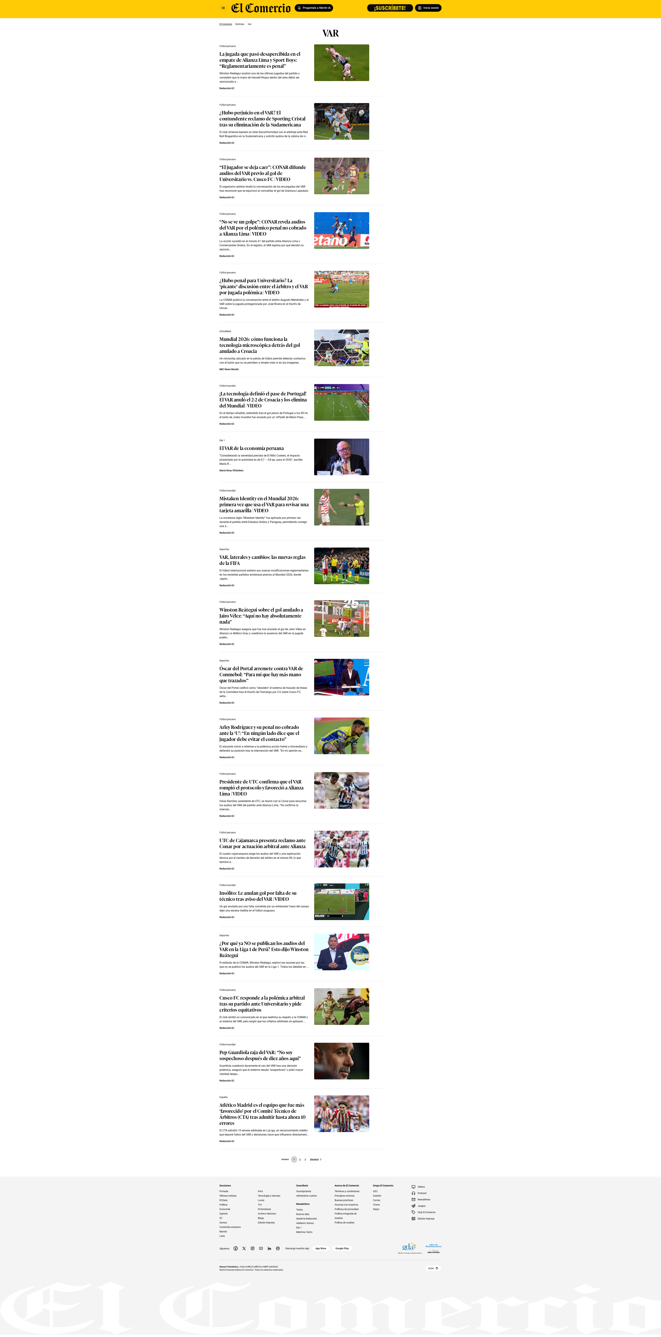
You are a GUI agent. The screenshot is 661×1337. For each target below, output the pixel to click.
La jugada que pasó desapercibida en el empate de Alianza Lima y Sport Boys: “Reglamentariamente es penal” (259, 59)
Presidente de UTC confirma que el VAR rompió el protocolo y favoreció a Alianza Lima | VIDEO (261, 787)
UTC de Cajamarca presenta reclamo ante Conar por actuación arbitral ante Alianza (262, 843)
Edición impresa (266, 1222)
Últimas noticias (228, 1195)
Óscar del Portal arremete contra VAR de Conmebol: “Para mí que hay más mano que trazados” (261, 674)
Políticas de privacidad (347, 1209)
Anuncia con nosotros (346, 1204)
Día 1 (222, 440)
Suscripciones (303, 1191)
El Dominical (264, 1209)
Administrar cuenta (306, 1195)
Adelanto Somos (305, 1223)
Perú (260, 1191)
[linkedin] (269, 1248)
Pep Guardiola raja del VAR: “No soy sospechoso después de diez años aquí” (260, 1055)
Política (223, 1204)
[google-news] (278, 1248)
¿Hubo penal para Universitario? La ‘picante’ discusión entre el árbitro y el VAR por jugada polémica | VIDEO (263, 286)
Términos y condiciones (347, 1191)
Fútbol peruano (227, 46)
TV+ (260, 1204)
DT (220, 1218)
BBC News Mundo (229, 369)
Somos (223, 1222)
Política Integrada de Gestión (346, 1215)
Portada (223, 1191)
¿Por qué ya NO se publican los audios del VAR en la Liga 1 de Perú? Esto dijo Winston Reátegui (263, 948)
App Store (321, 1248)
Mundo (223, 1231)
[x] (244, 1248)
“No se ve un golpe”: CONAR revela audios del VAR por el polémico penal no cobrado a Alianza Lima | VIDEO (262, 227)
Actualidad (225, 331)
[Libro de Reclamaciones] (434, 1248)
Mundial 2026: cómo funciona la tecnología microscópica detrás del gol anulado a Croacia (259, 344)
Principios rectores (344, 1195)
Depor (376, 1209)
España (223, 1097)
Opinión (223, 1213)
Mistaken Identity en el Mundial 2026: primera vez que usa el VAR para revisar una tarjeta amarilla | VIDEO (264, 504)
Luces (261, 1200)
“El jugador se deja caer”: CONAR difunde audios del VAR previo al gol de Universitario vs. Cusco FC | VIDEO (262, 172)
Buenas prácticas (344, 1200)
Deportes (224, 549)
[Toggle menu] (223, 8)
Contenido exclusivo (230, 1227)
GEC (375, 1191)
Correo (376, 1200)
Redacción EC (226, 88)
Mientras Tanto (304, 1232)
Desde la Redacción (306, 1218)
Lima (222, 1236)
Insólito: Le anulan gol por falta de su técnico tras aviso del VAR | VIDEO (258, 895)
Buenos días (302, 1214)
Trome (376, 1204)
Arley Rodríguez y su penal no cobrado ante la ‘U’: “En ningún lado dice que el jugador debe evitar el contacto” (259, 732)
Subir (431, 1268)
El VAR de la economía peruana (251, 447)
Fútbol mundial (227, 385)
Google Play (342, 1248)
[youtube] (261, 1248)
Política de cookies (344, 1222)
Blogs (261, 1218)
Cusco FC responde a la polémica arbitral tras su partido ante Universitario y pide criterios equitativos (262, 1003)
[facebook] (236, 1248)
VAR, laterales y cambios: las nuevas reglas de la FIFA (262, 559)
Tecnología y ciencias (269, 1195)
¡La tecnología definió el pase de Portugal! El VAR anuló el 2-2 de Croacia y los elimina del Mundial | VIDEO (263, 399)
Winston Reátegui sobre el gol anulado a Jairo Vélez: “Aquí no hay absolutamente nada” (261, 615)
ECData (223, 1200)
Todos (299, 1209)
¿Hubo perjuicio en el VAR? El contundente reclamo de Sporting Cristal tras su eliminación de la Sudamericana (262, 118)
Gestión (377, 1195)
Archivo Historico (267, 1213)
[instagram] (252, 1248)
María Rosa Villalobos (231, 470)
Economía (224, 1209)
